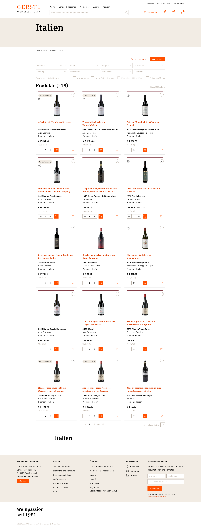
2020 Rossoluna (89, 262)
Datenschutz (56, 524)
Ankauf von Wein (61, 483)
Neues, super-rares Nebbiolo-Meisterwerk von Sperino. (141, 323)
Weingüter (84, 6)
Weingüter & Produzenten (102, 470)
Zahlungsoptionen (61, 466)
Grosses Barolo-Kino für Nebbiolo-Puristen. (144, 190)
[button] (126, 12)
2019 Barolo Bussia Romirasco (52, 329)
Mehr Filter (157, 59)
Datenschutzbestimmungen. (156, 496)
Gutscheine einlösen (62, 475)
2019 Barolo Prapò (46, 262)
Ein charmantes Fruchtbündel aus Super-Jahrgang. (98, 256)
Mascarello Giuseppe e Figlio (140, 132)
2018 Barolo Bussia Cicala (50, 196)
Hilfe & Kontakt (178, 4)
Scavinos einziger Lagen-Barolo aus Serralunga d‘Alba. (55, 256)
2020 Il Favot (88, 329)
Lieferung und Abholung (64, 470)
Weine (45, 51)
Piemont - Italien (46, 136)
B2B (168, 4)
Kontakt (23, 481)
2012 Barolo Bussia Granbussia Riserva (100, 129)
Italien (61, 51)
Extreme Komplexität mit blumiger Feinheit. (143, 123)
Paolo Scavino (133, 199)
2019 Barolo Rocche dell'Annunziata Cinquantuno (99, 196)
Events (96, 6)
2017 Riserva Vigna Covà (138, 329)
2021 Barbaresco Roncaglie (139, 395)
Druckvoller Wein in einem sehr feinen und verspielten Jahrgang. (54, 190)
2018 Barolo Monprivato (138, 262)
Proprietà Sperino (135, 332)
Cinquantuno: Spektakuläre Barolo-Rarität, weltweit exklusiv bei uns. (99, 190)
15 (103, 424)
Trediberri (87, 199)
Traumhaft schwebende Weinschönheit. (93, 123)
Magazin (106, 6)
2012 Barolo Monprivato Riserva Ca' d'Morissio (143, 129)
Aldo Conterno (45, 132)
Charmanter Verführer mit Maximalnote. (139, 256)
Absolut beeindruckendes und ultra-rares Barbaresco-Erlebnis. (144, 389)
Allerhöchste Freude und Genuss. (54, 122)
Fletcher (130, 398)
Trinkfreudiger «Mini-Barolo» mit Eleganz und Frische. (98, 323)
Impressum (45, 524)
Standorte (150, 4)
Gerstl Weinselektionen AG (102, 466)
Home (38, 51)
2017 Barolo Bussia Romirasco (52, 129)
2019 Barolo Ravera (136, 196)
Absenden (154, 488)
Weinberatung (59, 479)
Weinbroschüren (61, 487)
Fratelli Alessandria (91, 265)
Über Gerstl (161, 4)
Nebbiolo (53, 51)
